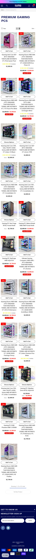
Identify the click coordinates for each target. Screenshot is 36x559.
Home (2, 10)
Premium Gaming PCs (11, 10)
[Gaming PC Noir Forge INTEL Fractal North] (9, 209)
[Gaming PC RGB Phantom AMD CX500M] (9, 411)
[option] (18, 1)
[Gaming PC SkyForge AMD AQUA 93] (9, 244)
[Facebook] (3, 528)
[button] (17, 28)
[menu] (2, 6)
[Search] (7, 6)
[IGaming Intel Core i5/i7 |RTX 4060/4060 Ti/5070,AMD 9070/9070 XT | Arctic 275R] (27, 131)
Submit (30, 520)
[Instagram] (8, 528)
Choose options (9, 142)
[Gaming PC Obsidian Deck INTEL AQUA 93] (27, 374)
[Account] (29, 6)
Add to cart (9, 51)
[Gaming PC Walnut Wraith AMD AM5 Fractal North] (27, 209)
